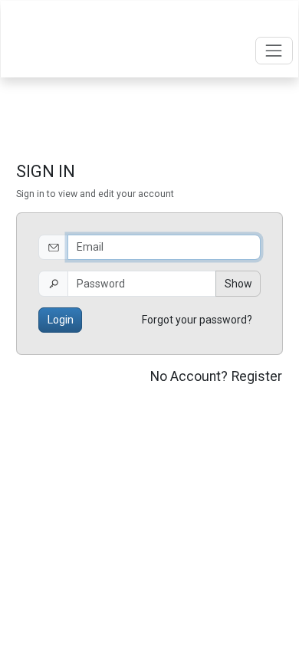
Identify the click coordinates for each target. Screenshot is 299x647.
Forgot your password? (197, 320)
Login (61, 320)
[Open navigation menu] (274, 50)
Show (238, 284)
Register (257, 376)
